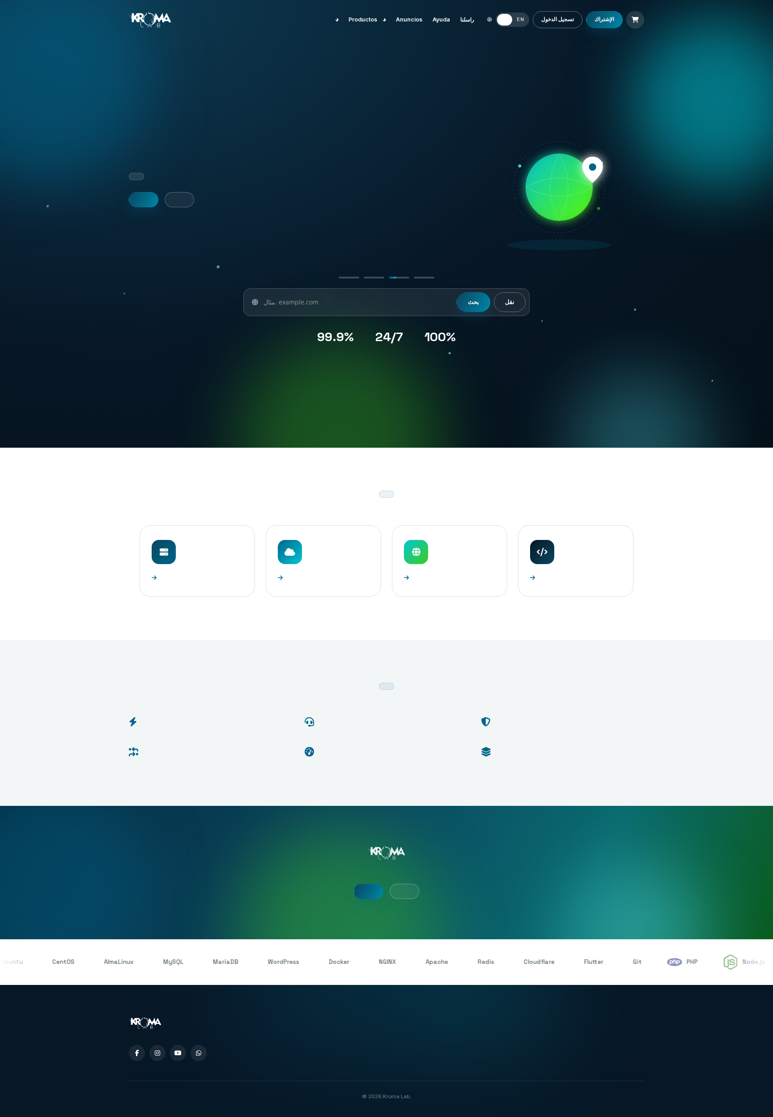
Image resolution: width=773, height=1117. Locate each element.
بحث (473, 302)
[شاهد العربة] (635, 20)
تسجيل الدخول (557, 19)
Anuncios (409, 19)
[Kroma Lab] (150, 19)
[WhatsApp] (199, 1053)
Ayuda (441, 19)
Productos (364, 19)
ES (504, 19)
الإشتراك (604, 19)
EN (520, 19)
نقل (509, 302)
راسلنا (467, 19)
